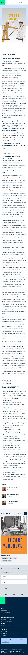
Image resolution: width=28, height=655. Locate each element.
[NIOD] (2, 2)
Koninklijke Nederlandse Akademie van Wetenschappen (12, 649)
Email (4, 582)
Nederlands (8, 378)
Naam (4, 576)
